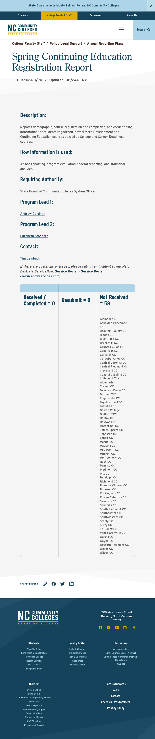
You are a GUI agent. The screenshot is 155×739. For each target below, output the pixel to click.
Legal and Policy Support (33, 709)
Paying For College (34, 656)
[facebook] (53, 583)
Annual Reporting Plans (105, 43)
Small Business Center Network (121, 652)
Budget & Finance (77, 649)
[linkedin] (71, 583)
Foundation (34, 701)
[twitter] (62, 583)
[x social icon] (109, 627)
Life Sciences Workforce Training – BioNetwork (121, 658)
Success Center (77, 664)
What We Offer (34, 649)
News (115, 690)
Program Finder (34, 668)
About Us (132, 15)
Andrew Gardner (32, 214)
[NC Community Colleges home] (22, 29)
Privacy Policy (115, 708)
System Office (34, 689)
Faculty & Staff (77, 643)
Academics (77, 660)
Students (23, 15)
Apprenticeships (121, 649)
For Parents (34, 664)
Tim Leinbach (30, 258)
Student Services (33, 660)
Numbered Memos (34, 717)
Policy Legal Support (66, 43)
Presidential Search (34, 725)
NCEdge (121, 663)
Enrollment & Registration (34, 652)
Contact (115, 696)
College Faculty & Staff (59, 15)
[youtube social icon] (117, 627)
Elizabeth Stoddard (34, 236)
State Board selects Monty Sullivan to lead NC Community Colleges (73, 5)
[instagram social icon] (133, 627)
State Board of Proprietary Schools (33, 697)
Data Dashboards (116, 684)
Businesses (96, 15)
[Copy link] (44, 583)
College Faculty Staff (28, 43)
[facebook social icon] (100, 627)
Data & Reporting (33, 705)
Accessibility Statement (115, 702)
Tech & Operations (77, 656)
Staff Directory (33, 721)
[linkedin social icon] (125, 627)
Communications (34, 713)
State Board (34, 693)
